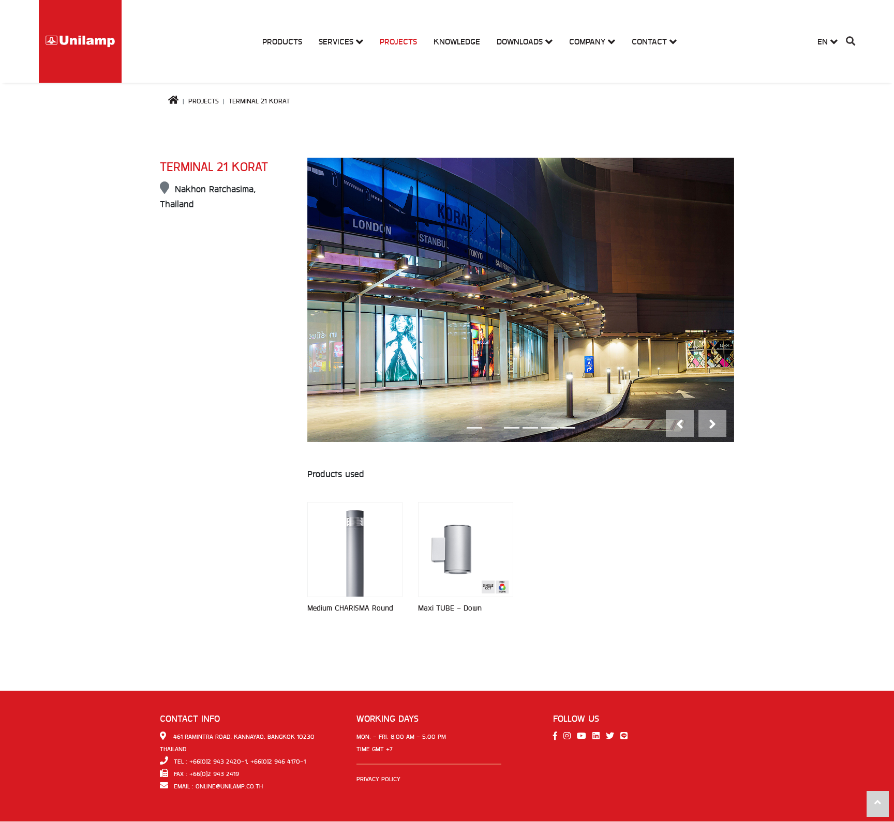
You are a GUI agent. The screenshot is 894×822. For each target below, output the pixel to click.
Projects (398, 41)
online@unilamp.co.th (229, 786)
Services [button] (337, 41)
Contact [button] (650, 41)
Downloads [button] (521, 41)
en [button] (823, 41)
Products (282, 41)
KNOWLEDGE (457, 41)
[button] (850, 41)
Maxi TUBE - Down (450, 608)
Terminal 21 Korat (259, 101)
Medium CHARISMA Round (350, 608)
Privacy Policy (378, 779)
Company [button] (588, 41)
